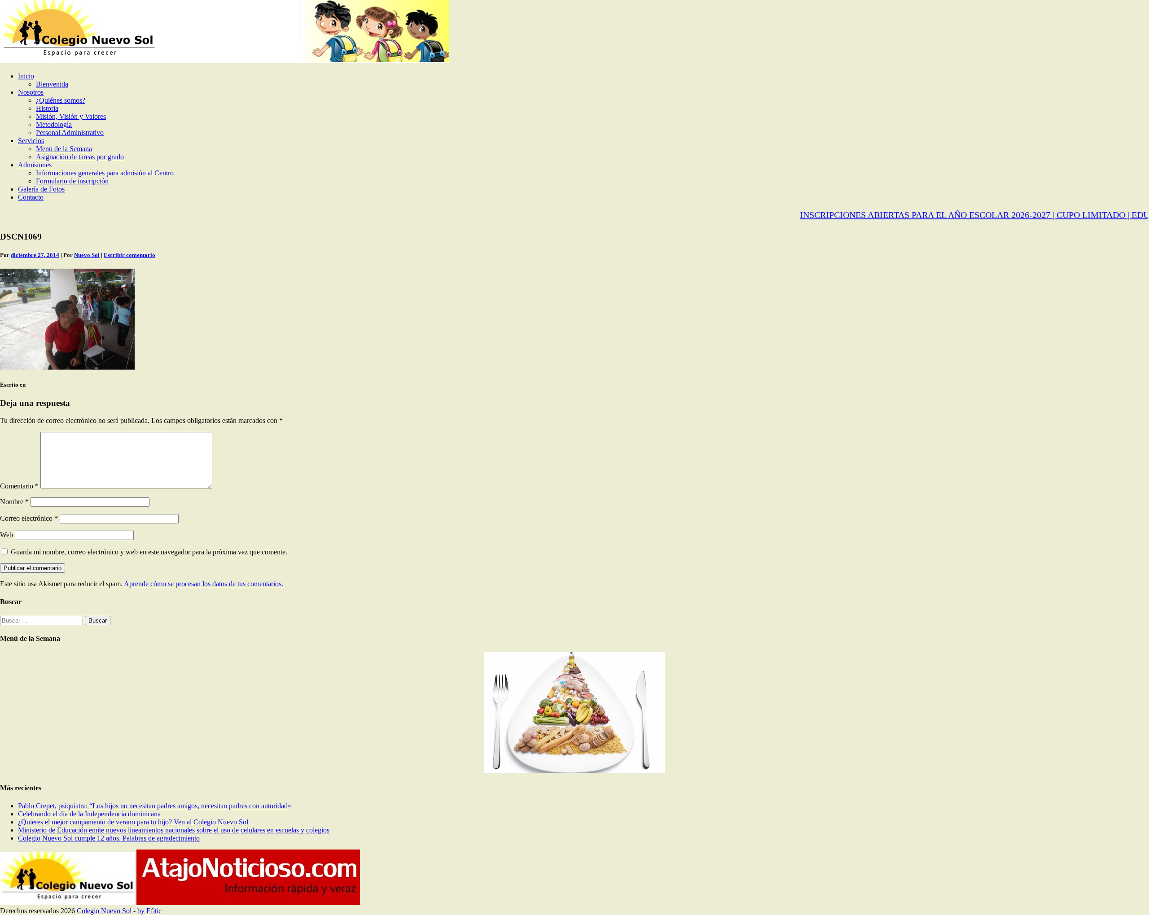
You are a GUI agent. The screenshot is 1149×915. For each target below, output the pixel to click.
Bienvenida (52, 84)
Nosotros (31, 92)
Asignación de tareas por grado (80, 157)
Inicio (26, 76)
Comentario (19, 486)
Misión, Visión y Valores (71, 116)
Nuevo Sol (87, 255)
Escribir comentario (129, 255)
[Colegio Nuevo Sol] (224, 61)
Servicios (31, 140)
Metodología (54, 124)
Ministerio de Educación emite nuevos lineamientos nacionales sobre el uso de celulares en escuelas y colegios (173, 830)
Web (6, 535)
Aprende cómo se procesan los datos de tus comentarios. (203, 584)
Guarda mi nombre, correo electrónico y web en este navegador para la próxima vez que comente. (149, 552)
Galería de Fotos (41, 189)
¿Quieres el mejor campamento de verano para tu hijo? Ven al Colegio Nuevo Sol (133, 822)
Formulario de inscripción (72, 181)
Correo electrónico (29, 518)
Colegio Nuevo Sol (104, 911)
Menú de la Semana (64, 148)
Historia (47, 108)
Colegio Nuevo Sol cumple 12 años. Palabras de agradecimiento (109, 838)
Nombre (14, 501)
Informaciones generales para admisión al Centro (105, 173)
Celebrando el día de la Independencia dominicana (89, 814)
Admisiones (35, 165)
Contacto (31, 197)
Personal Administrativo (70, 132)
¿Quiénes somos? (60, 100)
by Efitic (149, 911)
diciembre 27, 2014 (35, 255)
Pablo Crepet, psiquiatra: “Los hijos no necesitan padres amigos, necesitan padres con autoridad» (154, 806)
